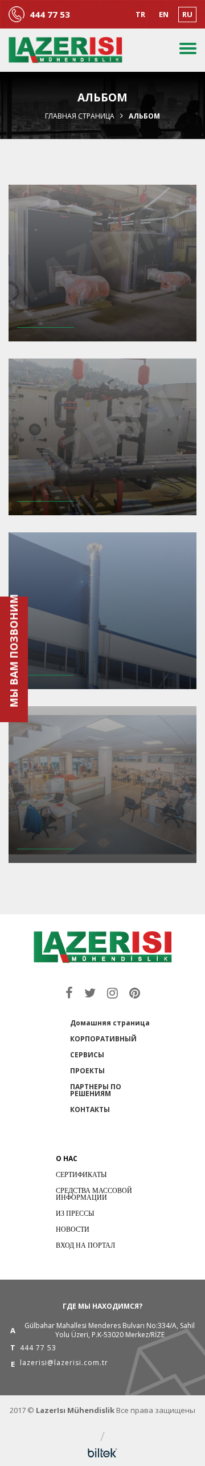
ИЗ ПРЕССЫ (75, 1213)
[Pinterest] (135, 992)
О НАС (66, 1158)
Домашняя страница (110, 1023)
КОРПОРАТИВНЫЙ (103, 1039)
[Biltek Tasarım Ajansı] (102, 1452)
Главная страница (79, 116)
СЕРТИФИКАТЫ (81, 1174)
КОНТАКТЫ (90, 1109)
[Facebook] (69, 992)
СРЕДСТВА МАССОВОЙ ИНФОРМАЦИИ (94, 1194)
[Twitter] (90, 992)
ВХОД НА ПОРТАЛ (85, 1245)
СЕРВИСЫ (87, 1055)
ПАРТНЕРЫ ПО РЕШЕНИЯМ (95, 1090)
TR (140, 14)
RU (187, 14)
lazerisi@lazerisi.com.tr (64, 1363)
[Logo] (65, 50)
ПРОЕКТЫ (87, 1071)
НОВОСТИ (72, 1229)
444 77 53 (50, 14)
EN (164, 14)
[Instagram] (112, 992)
